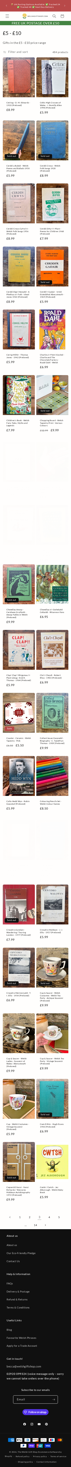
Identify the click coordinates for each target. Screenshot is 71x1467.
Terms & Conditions (18, 1307)
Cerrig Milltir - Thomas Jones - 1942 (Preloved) (17, 356)
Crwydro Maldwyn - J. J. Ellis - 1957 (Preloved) (51, 931)
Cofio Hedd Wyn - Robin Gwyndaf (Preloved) (18, 802)
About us (12, 1245)
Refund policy (22, 1456)
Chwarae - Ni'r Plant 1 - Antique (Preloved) (17, 551)
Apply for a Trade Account (22, 1345)
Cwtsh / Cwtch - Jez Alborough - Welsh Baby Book (51, 1190)
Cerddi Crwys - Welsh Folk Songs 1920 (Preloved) (50, 168)
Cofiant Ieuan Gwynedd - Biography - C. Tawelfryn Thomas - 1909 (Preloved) (52, 741)
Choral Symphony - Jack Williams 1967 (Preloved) (18, 488)
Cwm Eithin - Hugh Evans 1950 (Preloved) (52, 1125)
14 (35, 1225)
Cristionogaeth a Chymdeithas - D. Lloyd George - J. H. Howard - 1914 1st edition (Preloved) (51, 870)
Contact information (46, 1462)
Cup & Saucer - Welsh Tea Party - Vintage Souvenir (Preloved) (52, 1061)
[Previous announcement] (6, 5)
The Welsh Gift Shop (28, 1452)
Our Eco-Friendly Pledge (21, 1253)
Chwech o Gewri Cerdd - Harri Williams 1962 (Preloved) (51, 552)
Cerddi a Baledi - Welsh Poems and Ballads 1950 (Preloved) (18, 168)
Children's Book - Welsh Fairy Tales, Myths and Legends (17, 423)
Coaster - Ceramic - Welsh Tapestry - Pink (18, 739)
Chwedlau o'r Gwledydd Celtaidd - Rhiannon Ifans (52, 610)
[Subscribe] (54, 1399)
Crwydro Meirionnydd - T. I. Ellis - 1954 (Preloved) (18, 994)
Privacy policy (40, 1456)
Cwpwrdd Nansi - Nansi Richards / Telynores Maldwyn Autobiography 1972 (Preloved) (18, 1191)
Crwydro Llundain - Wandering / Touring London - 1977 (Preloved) (18, 932)
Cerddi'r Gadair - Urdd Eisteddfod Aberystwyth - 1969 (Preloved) (52, 294)
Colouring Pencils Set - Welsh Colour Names (50, 802)
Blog (9, 1329)
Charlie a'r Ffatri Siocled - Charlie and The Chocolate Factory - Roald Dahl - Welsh (52, 359)
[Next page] (45, 1225)
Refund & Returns (17, 1299)
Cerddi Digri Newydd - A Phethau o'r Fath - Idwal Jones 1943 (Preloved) (18, 294)
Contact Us (13, 1261)
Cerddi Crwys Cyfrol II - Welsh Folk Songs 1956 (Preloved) (17, 231)
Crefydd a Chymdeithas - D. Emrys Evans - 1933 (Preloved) (18, 868)
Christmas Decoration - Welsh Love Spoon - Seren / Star (52, 489)
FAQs (10, 1283)
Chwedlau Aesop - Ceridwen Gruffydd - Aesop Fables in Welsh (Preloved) (17, 613)
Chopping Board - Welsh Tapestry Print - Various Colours (51, 423)
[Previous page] (10, 1217)
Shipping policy (25, 1462)
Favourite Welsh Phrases (21, 1337)
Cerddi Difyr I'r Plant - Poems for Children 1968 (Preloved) (52, 231)
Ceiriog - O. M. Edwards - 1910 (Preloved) (18, 103)
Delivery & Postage (18, 1291)
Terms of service (58, 1456)
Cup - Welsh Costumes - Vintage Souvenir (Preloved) (17, 1126)
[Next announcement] (64, 5)
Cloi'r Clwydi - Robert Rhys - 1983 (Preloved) (51, 676)
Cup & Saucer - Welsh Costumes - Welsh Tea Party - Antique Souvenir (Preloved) (51, 997)
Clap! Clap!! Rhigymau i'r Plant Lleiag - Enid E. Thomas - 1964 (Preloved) (18, 678)
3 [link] (39, 1217)
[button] (7, 16)
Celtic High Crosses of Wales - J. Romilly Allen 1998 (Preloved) (51, 105)
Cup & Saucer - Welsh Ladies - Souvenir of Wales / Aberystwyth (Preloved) (16, 1062)
